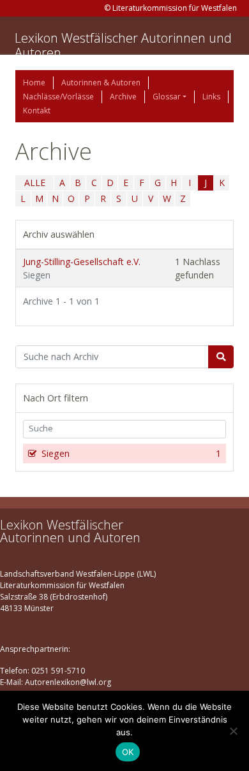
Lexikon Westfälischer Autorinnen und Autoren (123, 45)
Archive (123, 96)
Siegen (131, 453)
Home (34, 82)
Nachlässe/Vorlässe (58, 96)
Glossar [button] (167, 96)
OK (128, 752)
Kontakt (36, 110)
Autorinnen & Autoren (100, 82)
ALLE (34, 183)
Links (211, 96)
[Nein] (233, 730)
